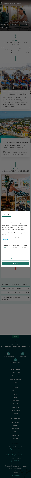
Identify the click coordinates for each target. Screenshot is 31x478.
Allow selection (15, 259)
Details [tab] (15, 214)
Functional (6, 245)
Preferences (16, 245)
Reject (15, 254)
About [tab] (24, 214)
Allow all (15, 263)
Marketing (24, 245)
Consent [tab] (6, 214)
